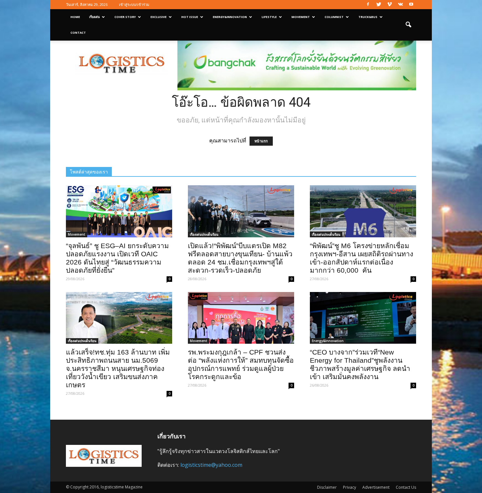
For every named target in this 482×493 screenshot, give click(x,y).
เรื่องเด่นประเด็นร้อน (204, 234)
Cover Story (125, 17)
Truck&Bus (367, 17)
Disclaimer (327, 487)
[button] (408, 25)
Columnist (334, 17)
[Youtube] (411, 4)
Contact (78, 32)
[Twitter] (379, 4)
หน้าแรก (261, 141)
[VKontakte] (400, 4)
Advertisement (376, 487)
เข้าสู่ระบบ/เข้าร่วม (134, 4)
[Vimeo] (389, 4)
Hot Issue (189, 17)
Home (75, 17)
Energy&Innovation (230, 17)
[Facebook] (368, 4)
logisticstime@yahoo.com (211, 464)
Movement (300, 17)
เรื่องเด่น (94, 17)
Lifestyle (269, 17)
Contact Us (406, 487)
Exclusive (159, 17)
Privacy (349, 487)
